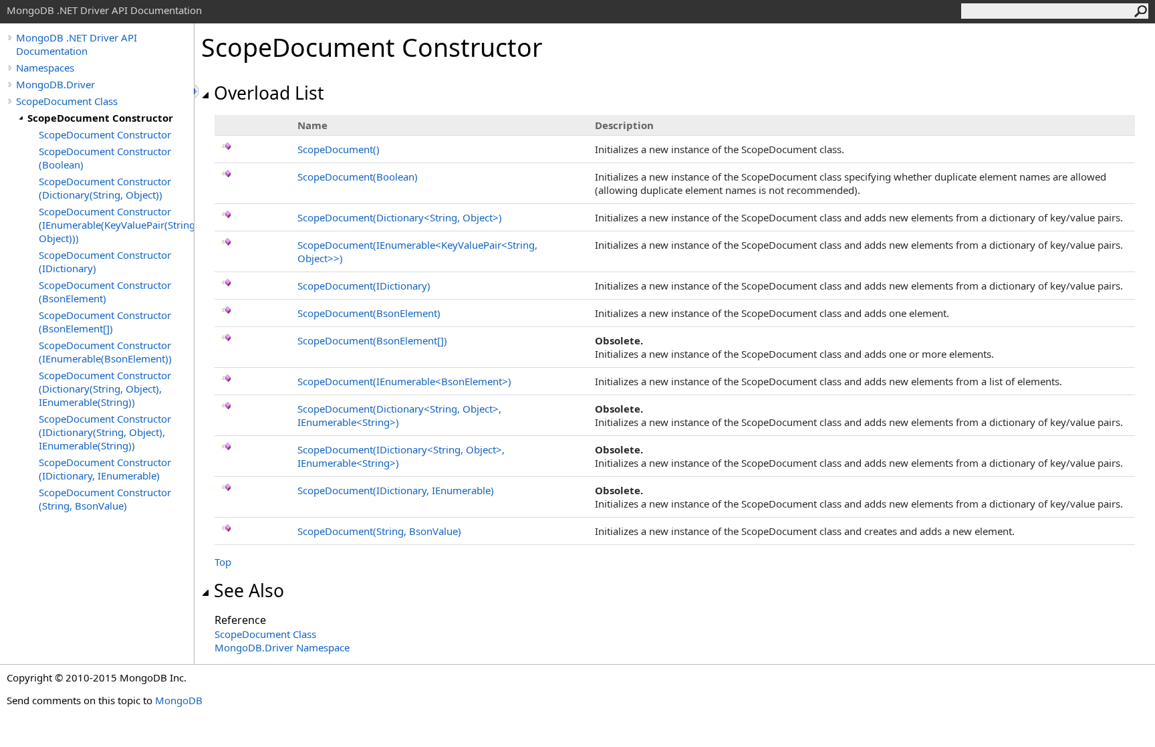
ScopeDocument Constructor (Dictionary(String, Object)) (105, 188)
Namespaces (45, 67)
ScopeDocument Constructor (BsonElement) (105, 291)
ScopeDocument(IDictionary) (363, 285)
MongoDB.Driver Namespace (282, 647)
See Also (249, 590)
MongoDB (179, 700)
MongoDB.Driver (55, 84)
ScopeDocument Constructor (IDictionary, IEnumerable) (105, 468)
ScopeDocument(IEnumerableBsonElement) (404, 381)
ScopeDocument (338, 149)
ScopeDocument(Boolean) (357, 176)
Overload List (269, 93)
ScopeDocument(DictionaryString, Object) (399, 217)
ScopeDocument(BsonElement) (368, 313)
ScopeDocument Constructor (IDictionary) (105, 261)
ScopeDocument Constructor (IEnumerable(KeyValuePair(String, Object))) (116, 225)
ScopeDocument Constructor (100, 117)
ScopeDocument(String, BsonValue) (379, 531)
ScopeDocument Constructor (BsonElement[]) (105, 321)
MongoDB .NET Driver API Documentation (76, 44)
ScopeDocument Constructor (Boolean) (105, 157)
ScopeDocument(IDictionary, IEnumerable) (395, 490)
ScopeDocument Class (67, 101)
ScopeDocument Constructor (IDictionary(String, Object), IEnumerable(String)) (105, 432)
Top (223, 561)
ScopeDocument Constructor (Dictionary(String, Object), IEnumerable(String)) (105, 388)
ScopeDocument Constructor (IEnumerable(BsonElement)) (105, 351)
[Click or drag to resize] (197, 91)
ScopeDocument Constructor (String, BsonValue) (105, 499)
